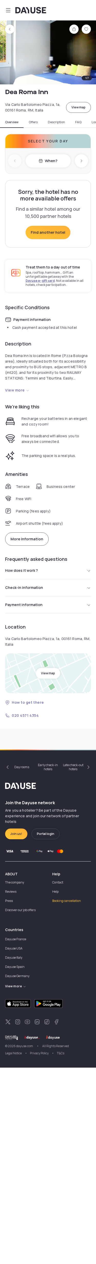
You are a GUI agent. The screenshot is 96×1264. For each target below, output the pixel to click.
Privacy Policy (39, 1053)
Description (56, 122)
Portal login (45, 834)
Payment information (23, 604)
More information (26, 539)
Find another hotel (48, 232)
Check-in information (24, 587)
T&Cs (60, 1053)
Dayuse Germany (17, 976)
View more (15, 390)
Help (55, 891)
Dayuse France (15, 939)
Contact (57, 882)
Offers (33, 122)
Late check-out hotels (73, 767)
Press (9, 901)
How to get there (28, 702)
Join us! (16, 834)
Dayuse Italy (13, 957)
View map (78, 107)
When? (51, 160)
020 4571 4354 (25, 715)
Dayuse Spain (15, 967)
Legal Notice (13, 1053)
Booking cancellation (66, 901)
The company (14, 882)
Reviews (10, 891)
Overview (11, 122)
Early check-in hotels (48, 767)
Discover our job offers (20, 910)
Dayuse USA (14, 948)
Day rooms (21, 767)
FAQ (78, 122)
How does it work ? (21, 570)
